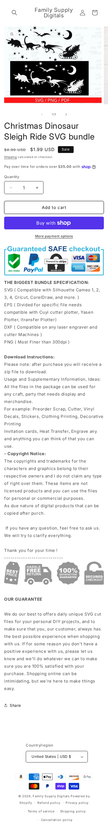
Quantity (11, 176)
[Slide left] (42, 114)
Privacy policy (77, 803)
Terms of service (41, 811)
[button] (14, 13)
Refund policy (48, 803)
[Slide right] (66, 114)
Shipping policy (73, 811)
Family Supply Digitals (51, 796)
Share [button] (15, 705)
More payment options (54, 236)
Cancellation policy (57, 820)
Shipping (10, 157)
